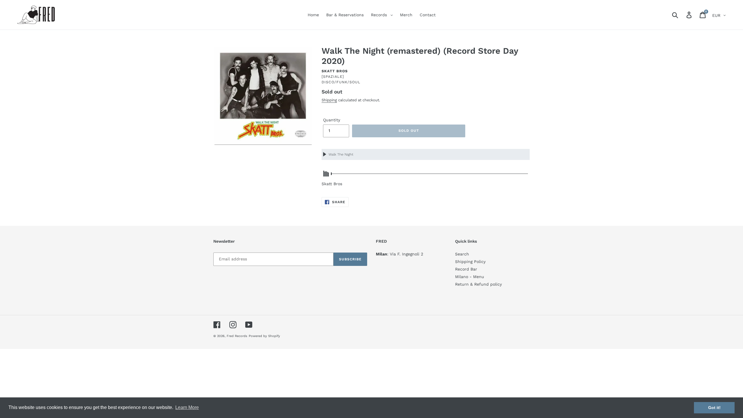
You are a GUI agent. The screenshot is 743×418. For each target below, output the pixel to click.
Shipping (329, 100)
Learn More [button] (187, 407)
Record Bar (466, 269)
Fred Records (237, 336)
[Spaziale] (333, 76)
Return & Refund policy (478, 284)
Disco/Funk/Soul (341, 82)
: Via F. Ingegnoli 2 (399, 254)
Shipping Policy (470, 261)
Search (462, 254)
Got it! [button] (714, 407)
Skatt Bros (335, 71)
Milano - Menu (469, 276)
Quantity (331, 120)
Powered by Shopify (264, 336)
